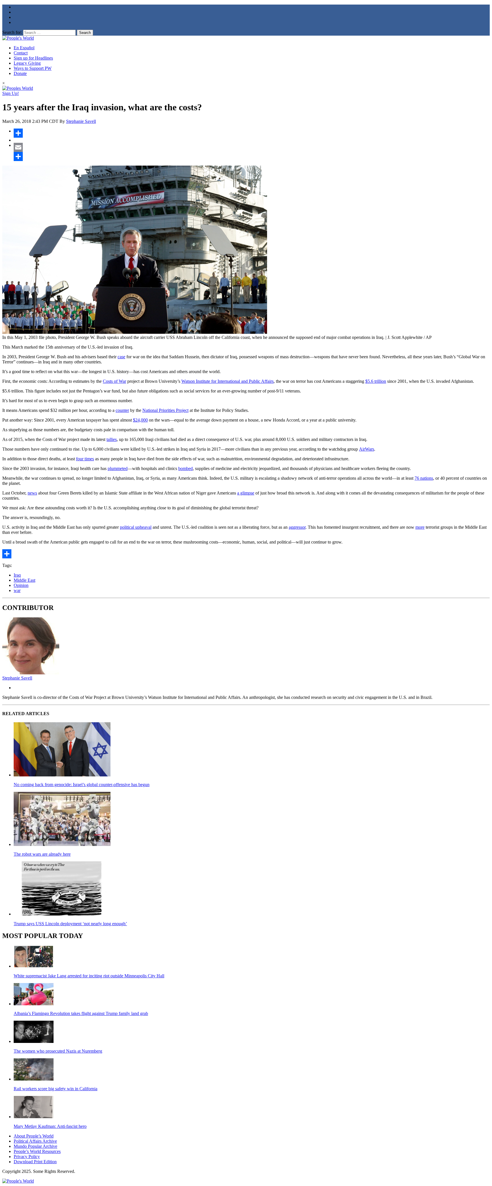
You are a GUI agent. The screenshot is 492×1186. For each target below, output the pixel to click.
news (32, 493)
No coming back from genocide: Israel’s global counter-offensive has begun (81, 784)
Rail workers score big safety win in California (55, 1088)
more (420, 527)
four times (85, 458)
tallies (111, 439)
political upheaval (135, 527)
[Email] (252, 147)
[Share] (252, 133)
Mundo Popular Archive (35, 1146)
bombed (185, 468)
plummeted (118, 468)
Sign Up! (10, 93)
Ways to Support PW (33, 68)
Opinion (21, 585)
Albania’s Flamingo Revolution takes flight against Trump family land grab (81, 1013)
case (121, 356)
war (17, 590)
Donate (20, 73)
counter (122, 410)
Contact (21, 52)
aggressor (297, 527)
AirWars (366, 449)
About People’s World (34, 1136)
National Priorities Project (165, 410)
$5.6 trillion (375, 381)
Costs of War (114, 381)
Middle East (24, 580)
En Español (24, 47)
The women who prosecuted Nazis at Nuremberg (58, 1051)
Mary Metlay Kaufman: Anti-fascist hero (50, 1126)
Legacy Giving (27, 63)
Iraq (17, 575)
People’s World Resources (37, 1151)
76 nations (424, 478)
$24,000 (140, 420)
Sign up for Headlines (33, 58)
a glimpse (245, 493)
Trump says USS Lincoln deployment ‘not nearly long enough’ (70, 923)
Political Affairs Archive (35, 1141)
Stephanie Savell (81, 121)
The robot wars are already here (42, 854)
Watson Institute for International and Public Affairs (227, 381)
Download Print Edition (35, 1161)
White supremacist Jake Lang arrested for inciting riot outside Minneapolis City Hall (89, 975)
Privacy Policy (27, 1156)
